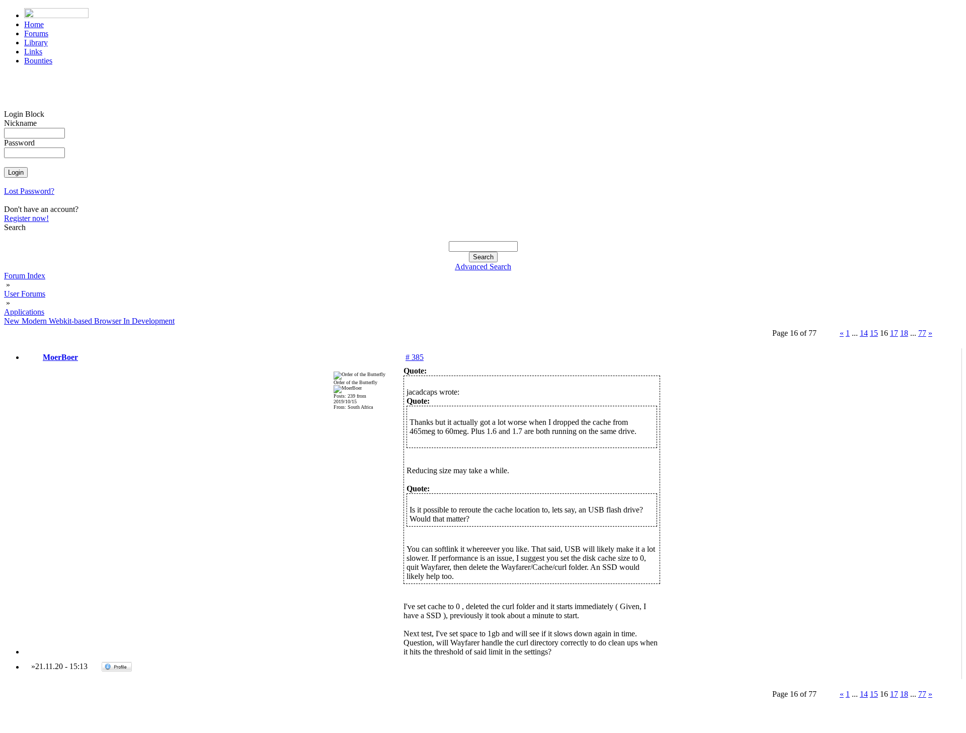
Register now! (26, 218)
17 (894, 333)
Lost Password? (29, 191)
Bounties (38, 60)
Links (33, 51)
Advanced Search (483, 266)
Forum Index (24, 275)
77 (922, 333)
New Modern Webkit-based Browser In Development (89, 321)
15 (874, 333)
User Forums (24, 293)
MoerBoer (60, 357)
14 (864, 333)
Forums (36, 33)
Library (36, 42)
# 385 (415, 357)
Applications (24, 312)
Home (34, 24)
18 (904, 333)
